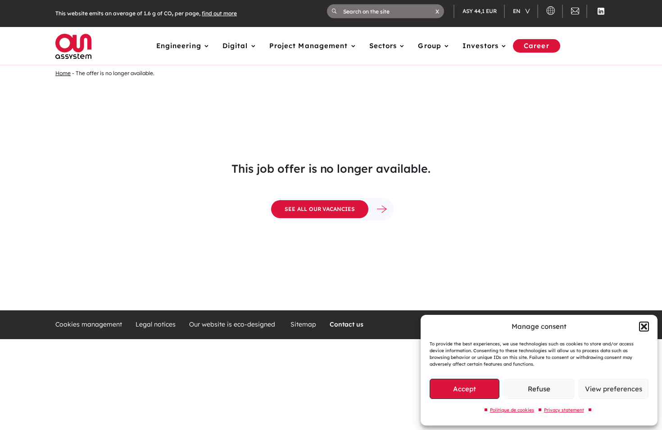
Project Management (308, 45)
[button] (643, 326)
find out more (219, 13)
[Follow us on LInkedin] (601, 11)
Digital (235, 45)
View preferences (613, 389)
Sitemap (303, 324)
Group (429, 45)
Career (536, 45)
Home (63, 73)
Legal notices (156, 324)
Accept (464, 389)
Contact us (346, 324)
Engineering (178, 45)
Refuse (539, 389)
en (517, 11)
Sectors (383, 45)
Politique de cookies (512, 410)
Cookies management (88, 324)
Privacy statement (564, 410)
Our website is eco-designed (233, 324)
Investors (480, 45)
